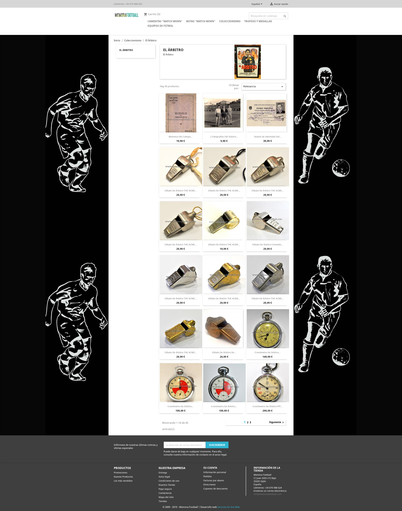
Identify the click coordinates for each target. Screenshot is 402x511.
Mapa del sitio (166, 497)
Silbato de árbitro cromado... (267, 244)
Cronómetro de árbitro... (267, 352)
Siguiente (277, 422)
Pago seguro (165, 488)
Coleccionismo (230, 21)
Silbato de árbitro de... (224, 352)
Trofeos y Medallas (258, 21)
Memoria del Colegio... (181, 136)
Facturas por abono (213, 480)
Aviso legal (164, 476)
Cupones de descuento (215, 488)
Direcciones (209, 484)
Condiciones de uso (169, 480)
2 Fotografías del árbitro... (224, 136)
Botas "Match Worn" (200, 21)
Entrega (163, 472)
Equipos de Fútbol (160, 26)
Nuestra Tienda (167, 484)
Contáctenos (165, 492)
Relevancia (263, 87)
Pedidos (207, 476)
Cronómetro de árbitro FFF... (267, 406)
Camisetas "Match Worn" (165, 21)
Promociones (120, 472)
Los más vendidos (123, 480)
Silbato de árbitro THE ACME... (181, 190)
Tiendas (163, 501)
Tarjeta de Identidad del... (267, 136)
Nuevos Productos (123, 476)
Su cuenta (210, 467)
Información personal (214, 472)
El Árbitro (126, 50)
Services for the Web (228, 506)
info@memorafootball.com (268, 494)
